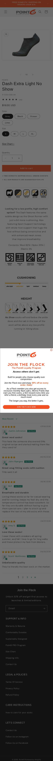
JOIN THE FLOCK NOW (26, 407)
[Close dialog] (51, 350)
